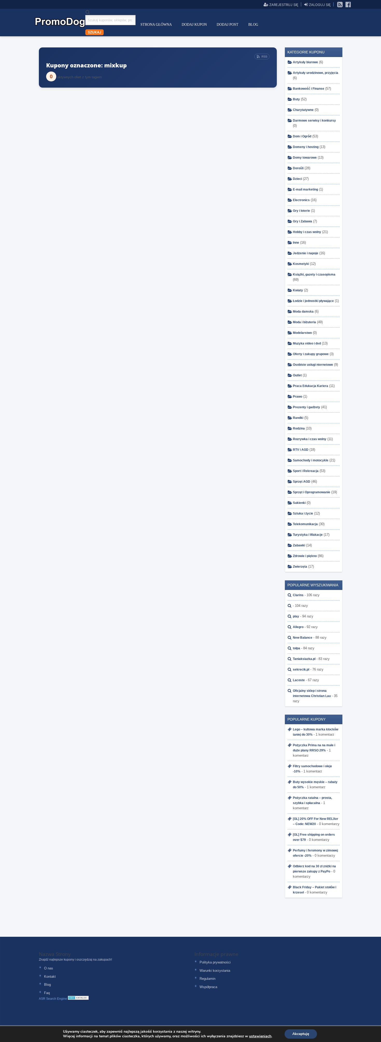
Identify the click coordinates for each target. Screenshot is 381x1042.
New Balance (302, 637)
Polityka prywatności (215, 962)
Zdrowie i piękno (305, 556)
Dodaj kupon (194, 24)
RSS (264, 56)
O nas (48, 968)
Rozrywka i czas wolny (309, 439)
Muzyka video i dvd (307, 343)
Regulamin (207, 979)
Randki (298, 418)
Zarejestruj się (283, 4)
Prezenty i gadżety (306, 407)
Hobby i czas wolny (307, 232)
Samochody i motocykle (310, 460)
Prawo (297, 396)
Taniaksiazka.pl (304, 659)
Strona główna (156, 24)
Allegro (298, 627)
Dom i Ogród (302, 136)
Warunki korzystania (215, 971)
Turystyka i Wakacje (308, 535)
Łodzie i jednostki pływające (313, 301)
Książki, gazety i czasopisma (314, 274)
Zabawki (299, 545)
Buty (296, 99)
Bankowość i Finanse (308, 88)
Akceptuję (300, 1033)
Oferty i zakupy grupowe (311, 354)
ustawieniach (260, 1036)
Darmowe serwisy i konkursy (314, 120)
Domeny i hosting (306, 147)
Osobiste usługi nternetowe (313, 365)
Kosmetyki (301, 264)
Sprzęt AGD (301, 481)
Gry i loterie (301, 211)
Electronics (301, 200)
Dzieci (297, 179)
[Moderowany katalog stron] (78, 999)
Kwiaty (298, 290)
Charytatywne (303, 110)
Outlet (297, 375)
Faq (47, 993)
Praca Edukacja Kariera (310, 386)
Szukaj (94, 32)
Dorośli (298, 168)
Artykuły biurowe (305, 62)
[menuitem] (156, 24)
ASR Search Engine (53, 999)
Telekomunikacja (305, 524)
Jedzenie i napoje (305, 253)
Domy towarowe (305, 157)
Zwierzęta (300, 566)
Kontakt (50, 976)
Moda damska (303, 311)
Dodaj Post (227, 24)
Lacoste (299, 680)
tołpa (296, 648)
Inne (296, 242)
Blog (253, 24)
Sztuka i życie (303, 513)
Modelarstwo (302, 333)
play (296, 616)
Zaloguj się (319, 4)
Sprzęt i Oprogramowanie (311, 492)
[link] (340, 4)
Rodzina (299, 428)
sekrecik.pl (301, 669)
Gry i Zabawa (302, 221)
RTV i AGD (300, 450)
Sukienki (299, 503)
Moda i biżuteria (304, 322)
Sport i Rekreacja (306, 471)
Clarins (298, 595)
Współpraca (208, 987)
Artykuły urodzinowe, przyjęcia (315, 73)
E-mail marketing (305, 189)
